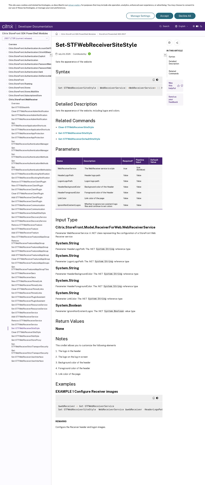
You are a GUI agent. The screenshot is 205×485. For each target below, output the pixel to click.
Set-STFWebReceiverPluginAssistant (28, 301)
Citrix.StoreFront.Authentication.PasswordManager (29, 64)
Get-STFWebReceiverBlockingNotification (30, 178)
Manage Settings (140, 15)
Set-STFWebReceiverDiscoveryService (28, 221)
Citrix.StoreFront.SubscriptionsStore (25, 95)
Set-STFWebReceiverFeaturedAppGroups (30, 263)
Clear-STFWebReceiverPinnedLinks (27, 289)
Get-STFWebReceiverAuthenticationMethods (29, 162)
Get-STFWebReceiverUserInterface (27, 361)
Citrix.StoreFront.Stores (19, 88)
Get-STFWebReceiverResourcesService (29, 305)
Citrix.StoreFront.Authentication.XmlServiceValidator (29, 76)
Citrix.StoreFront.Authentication (23, 60)
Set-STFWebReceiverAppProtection (27, 137)
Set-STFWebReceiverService (24, 324)
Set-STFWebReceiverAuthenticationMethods (29, 155)
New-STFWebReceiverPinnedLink (26, 281)
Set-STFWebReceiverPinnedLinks (26, 293)
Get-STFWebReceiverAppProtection (27, 133)
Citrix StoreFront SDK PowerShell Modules (78, 34)
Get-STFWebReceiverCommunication (28, 209)
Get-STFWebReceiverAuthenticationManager (30, 149)
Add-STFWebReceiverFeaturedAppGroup (30, 255)
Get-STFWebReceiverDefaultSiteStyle (28, 213)
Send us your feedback (173, 99)
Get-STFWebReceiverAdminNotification (29, 115)
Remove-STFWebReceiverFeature (26, 225)
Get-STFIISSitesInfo (20, 107)
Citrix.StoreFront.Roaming (20, 84)
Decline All (185, 15)
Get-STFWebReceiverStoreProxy (26, 340)
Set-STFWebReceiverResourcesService (29, 309)
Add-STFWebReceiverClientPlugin (27, 197)
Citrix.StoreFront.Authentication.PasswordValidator (29, 68)
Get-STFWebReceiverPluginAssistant (28, 297)
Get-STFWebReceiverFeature (24, 229)
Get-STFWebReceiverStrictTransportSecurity (29, 351)
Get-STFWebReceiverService (24, 313)
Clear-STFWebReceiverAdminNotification (30, 111)
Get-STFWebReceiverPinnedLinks (26, 285)
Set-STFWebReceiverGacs (23, 273)
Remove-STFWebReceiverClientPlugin (28, 182)
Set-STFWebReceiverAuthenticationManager (30, 142)
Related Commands (174, 72)
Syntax (172, 57)
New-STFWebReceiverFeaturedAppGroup (30, 237)
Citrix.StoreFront (16, 80)
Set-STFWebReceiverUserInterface (27, 357)
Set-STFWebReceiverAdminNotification (29, 119)
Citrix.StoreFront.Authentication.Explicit (27, 56)
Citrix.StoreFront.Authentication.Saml (26, 72)
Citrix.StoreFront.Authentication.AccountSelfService (29, 48)
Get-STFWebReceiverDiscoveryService (29, 217)
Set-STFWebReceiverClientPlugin (26, 189)
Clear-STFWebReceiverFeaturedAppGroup (30, 259)
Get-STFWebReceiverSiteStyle (25, 336)
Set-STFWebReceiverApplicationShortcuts (30, 129)
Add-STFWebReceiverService (24, 317)
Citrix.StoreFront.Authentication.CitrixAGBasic (29, 52)
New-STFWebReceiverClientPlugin (27, 185)
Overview (13, 44)
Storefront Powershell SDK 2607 (112, 34)
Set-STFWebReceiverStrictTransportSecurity (29, 345)
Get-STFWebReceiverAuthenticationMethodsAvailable (30, 168)
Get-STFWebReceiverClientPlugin (26, 201)
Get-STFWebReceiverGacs (23, 277)
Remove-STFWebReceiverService (26, 321)
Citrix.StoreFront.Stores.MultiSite (24, 91)
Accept (164, 15)
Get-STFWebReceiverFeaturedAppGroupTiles (30, 268)
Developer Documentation (35, 26)
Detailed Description (174, 62)
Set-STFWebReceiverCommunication (28, 205)
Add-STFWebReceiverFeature (25, 233)
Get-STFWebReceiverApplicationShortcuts (28, 124)
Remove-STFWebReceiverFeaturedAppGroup (27, 242)
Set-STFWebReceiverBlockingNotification (30, 174)
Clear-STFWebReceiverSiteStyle (26, 332)
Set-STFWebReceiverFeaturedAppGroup (29, 247)
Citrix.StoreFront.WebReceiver (23, 99)
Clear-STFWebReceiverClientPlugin (27, 193)
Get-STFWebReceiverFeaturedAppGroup (29, 251)
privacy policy (74, 5)
